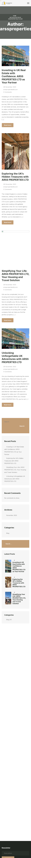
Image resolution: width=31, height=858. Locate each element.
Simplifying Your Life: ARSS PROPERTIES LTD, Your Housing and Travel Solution (15, 469)
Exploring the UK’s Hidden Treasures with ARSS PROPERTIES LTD (13, 460)
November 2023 (11, 515)
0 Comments (7, 92)
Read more (7, 125)
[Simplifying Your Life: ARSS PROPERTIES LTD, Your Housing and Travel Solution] (8, 598)
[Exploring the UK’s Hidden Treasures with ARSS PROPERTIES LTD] (8, 582)
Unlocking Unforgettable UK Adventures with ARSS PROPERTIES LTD (14, 478)
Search (6, 422)
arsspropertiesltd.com (10, 89)
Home (14, 15)
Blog (7, 533)
